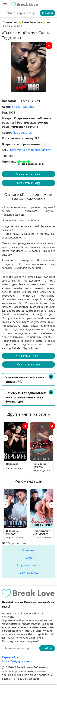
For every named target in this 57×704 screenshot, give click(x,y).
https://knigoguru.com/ (17, 661)
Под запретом (22, 132)
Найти (47, 13)
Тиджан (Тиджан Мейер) (42, 537)
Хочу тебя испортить (39, 465)
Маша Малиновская (15, 537)
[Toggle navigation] (5, 5)
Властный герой (28, 573)
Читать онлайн (28, 174)
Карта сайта (10, 657)
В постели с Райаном (40, 532)
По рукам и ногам (13, 532)
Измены (29, 558)
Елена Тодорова (23, 107)
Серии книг (28, 550)
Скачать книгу (28, 183)
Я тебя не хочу (12, 465)
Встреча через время (25, 150)
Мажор (46, 150)
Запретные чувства (29, 565)
